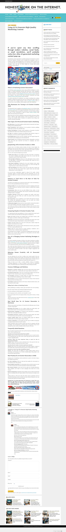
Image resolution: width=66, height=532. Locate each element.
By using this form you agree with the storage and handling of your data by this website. (23, 489)
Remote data (50, 136)
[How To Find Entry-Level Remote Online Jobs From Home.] (9, 520)
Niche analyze (49, 130)
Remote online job (47, 138)
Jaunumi (15, 14)
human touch (30, 297)
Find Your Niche (42, 16)
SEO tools (37, 499)
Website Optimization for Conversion (26, 16)
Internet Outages (46, 122)
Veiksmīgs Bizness (52, 141)
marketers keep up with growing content (16, 96)
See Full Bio (18, 395)
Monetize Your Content (9, 18)
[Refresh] (14, 483)
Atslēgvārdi (46, 114)
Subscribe (58, 17)
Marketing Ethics (54, 126)
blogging (14, 499)
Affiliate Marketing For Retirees (11, 16)
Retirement (52, 138)
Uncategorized (46, 141)
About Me (36, 16)
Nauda (58, 128)
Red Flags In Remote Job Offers (49, 44)
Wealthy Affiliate (13, 25)
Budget (17, 499)
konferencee (53, 122)
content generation (17, 90)
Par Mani (6, 14)
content (9, 25)
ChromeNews (36, 526)
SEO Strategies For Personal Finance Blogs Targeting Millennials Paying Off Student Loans (35, 503)
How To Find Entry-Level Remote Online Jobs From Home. (17, 521)
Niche (45, 130)
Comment (10, 460)
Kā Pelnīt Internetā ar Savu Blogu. (31, 14)
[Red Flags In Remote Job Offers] (27, 520)
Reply (11, 422)
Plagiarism (45, 136)
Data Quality (52, 118)
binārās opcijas (51, 114)
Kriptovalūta (46, 124)
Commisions (49, 116)
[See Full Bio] (20, 395)
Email (9, 476)
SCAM (57, 138)
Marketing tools (46, 128)
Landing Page (51, 124)
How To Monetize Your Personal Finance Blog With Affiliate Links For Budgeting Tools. (54, 515)
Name (9, 472)
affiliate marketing (51, 111)
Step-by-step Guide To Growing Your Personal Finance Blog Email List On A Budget (18, 504)
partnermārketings (46, 134)
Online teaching (46, 132)
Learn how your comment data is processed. (28, 492)
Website (9, 479)
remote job (55, 136)
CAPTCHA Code (21, 486)
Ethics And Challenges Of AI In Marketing (41, 18)
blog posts (13, 241)
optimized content (26, 108)
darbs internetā (46, 118)
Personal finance (33, 499)
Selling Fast (47, 24)
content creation (31, 100)
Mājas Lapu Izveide (43, 14)
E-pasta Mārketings (15, 500)
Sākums (11, 14)
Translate (50, 68)
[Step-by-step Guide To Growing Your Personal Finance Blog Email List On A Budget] (9, 502)
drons (56, 118)
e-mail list (19, 499)
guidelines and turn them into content (27, 93)
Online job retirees (56, 130)
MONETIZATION (53, 128)
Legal (55, 124)
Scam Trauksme (20, 14)
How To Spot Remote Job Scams (49, 46)
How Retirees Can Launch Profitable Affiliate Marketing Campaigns (52, 104)
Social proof (54, 139)
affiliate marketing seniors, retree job (49, 113)
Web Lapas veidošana (54, 143)
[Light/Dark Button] (52, 17)
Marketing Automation (47, 126)
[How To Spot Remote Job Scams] (46, 520)
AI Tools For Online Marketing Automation (24, 18)
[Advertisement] (23, 39)
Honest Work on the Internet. (33, 7)
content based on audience (22, 243)
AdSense (45, 111)
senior (45, 139)
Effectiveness (53, 120)
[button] (54, 18)
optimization (52, 132)
